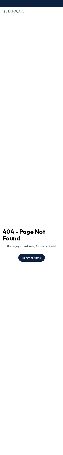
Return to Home (31, 257)
